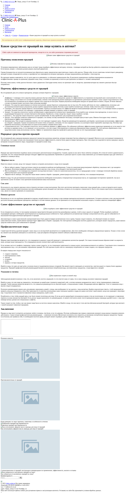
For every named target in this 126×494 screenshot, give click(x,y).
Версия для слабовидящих (9, 17)
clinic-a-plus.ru (10, 483)
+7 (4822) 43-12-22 (8, 1)
